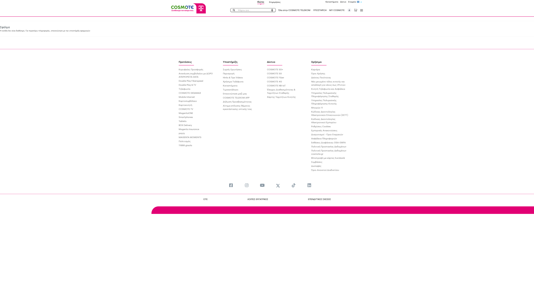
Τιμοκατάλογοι (230, 89)
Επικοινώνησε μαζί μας (235, 93)
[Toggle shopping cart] (357, 9)
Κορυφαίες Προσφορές (191, 69)
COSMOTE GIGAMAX (190, 93)
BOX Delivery (185, 125)
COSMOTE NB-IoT (276, 85)
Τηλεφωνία (184, 89)
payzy (182, 133)
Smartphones (186, 117)
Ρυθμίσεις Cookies (321, 126)
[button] (349, 10)
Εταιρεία (352, 2)
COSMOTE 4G (274, 81)
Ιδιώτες (260, 2)
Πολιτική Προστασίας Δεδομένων (328, 146)
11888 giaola (185, 145)
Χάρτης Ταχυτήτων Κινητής (281, 97)
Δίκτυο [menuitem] (271, 61)
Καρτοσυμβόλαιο (188, 101)
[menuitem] (231, 185)
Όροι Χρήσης (318, 73)
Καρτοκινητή (185, 105)
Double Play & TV (187, 84)
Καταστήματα (332, 2)
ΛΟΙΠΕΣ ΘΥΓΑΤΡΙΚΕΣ (257, 199)
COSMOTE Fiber (275, 77)
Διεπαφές (316, 166)
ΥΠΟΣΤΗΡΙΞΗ (320, 10)
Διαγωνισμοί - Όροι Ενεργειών (327, 134)
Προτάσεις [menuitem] (185, 61)
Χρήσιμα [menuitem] (316, 61)
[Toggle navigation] (361, 10)
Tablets (182, 121)
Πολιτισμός (185, 141)
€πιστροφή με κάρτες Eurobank (328, 158)
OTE (205, 199)
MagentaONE (186, 113)
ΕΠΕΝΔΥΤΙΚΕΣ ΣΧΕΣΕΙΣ (319, 199)
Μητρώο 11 (317, 107)
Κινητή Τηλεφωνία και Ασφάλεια (328, 89)
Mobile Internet (187, 97)
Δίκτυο (343, 2)
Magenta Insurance (189, 129)
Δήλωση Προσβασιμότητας (237, 101)
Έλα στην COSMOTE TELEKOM (294, 10)
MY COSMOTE (337, 10)
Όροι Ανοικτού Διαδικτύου (325, 170)
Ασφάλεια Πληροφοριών (324, 138)
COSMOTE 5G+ (275, 69)
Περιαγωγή (228, 73)
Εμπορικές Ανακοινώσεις (324, 130)
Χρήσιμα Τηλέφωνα (233, 81)
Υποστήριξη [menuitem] (230, 61)
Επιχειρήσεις (275, 2)
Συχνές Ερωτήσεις (232, 69)
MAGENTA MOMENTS (190, 137)
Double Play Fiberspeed (191, 80)
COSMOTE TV (186, 109)
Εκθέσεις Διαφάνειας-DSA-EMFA (328, 142)
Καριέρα (315, 69)
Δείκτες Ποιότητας (321, 77)
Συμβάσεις (316, 162)
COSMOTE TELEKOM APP (236, 97)
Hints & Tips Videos (233, 77)
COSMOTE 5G (274, 73)
